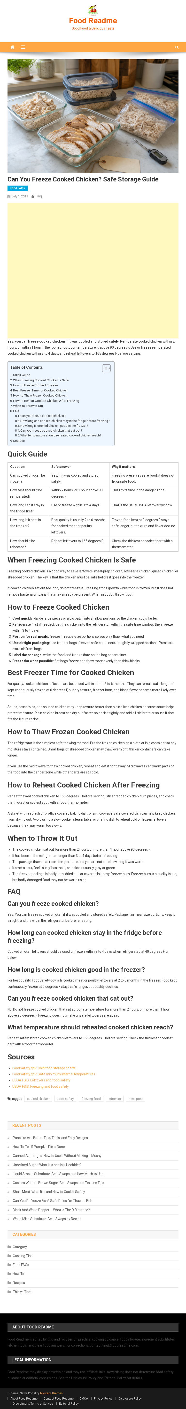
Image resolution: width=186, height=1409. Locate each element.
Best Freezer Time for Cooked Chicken (40, 390)
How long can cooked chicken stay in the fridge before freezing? (64, 421)
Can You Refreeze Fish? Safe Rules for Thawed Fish (52, 1201)
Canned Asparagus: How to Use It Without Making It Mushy (57, 1156)
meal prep (136, 1099)
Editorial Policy (69, 1403)
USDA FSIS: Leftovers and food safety (41, 1080)
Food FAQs (17, 188)
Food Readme (93, 20)
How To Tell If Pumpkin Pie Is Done (39, 1147)
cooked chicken (38, 1099)
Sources (19, 440)
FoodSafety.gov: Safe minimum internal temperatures (53, 1074)
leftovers (114, 1099)
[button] (104, 368)
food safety (65, 1099)
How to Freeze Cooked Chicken (35, 385)
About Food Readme (24, 1398)
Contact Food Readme (59, 1398)
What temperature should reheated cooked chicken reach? (60, 435)
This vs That (22, 1292)
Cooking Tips (22, 1256)
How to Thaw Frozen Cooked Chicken (40, 395)
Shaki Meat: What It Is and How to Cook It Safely (49, 1192)
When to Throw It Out (28, 406)
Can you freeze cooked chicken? (42, 416)
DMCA (84, 1398)
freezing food (91, 1099)
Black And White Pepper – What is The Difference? (51, 1210)
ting (38, 196)
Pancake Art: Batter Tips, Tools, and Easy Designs (50, 1138)
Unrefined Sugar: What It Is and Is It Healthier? (47, 1165)
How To (18, 1274)
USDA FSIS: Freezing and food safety (40, 1086)
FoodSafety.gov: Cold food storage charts (44, 1068)
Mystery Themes (51, 1393)
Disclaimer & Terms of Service (33, 1403)
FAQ (16, 411)
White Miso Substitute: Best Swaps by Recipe (47, 1219)
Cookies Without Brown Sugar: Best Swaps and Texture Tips (58, 1183)
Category (20, 1247)
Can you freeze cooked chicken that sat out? (51, 430)
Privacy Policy (103, 1398)
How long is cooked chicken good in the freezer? (54, 425)
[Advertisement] (93, 237)
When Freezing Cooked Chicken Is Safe (41, 380)
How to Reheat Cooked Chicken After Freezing (46, 401)
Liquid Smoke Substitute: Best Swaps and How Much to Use (58, 1174)
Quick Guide (21, 375)
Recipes (19, 1283)
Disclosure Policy (130, 1398)
